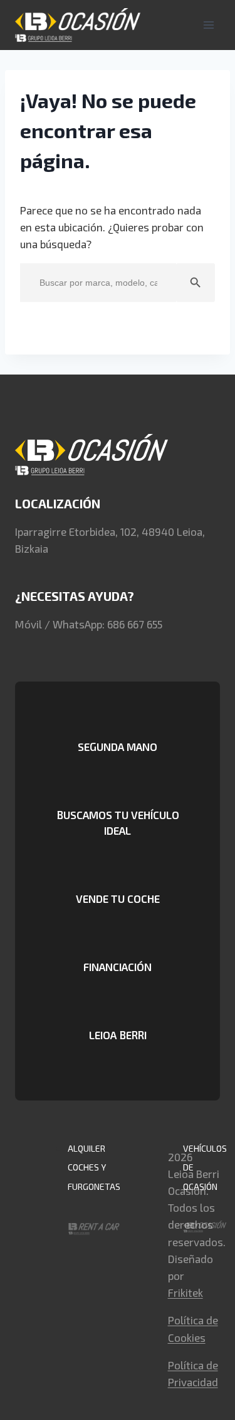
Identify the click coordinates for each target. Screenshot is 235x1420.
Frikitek (185, 1292)
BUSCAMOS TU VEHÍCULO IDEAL (117, 822)
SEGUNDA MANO (117, 746)
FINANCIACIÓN (117, 966)
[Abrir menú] (208, 24)
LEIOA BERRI (118, 1035)
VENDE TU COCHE (118, 898)
